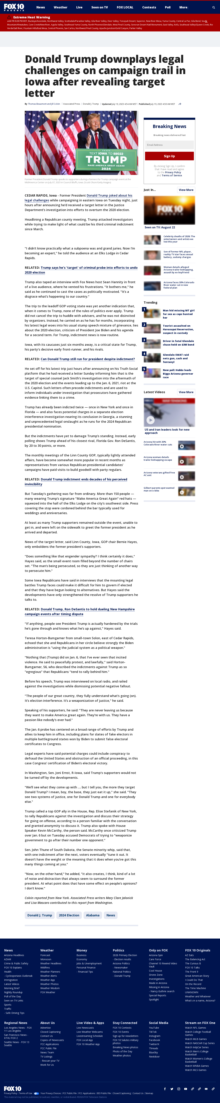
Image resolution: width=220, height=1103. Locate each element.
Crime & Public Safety (16, 963)
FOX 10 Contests (122, 1027)
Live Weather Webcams (89, 1031)
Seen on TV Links (13, 1000)
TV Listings (46, 1056)
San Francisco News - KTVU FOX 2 (16, 1036)
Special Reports (157, 995)
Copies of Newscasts (52, 1040)
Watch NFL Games (195, 1027)
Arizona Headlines (14, 955)
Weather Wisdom (50, 988)
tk (192, 1089)
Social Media (158, 1023)
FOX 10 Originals (197, 950)
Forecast (45, 955)
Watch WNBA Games (197, 1065)
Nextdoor (154, 1056)
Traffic (7, 1008)
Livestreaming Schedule (89, 1036)
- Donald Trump (121, 975)
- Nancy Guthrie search (161, 991)
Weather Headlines (50, 963)
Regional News (15, 1023)
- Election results (122, 959)
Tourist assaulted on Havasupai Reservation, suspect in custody (178, 329)
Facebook (154, 1040)
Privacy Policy (173, 172)
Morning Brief (11, 988)
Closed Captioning (50, 1031)
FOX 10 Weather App (88, 1044)
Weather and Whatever (198, 996)
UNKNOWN (191, 992)
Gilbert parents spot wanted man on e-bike (159, 489)
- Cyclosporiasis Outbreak (18, 975)
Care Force (155, 959)
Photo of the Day (122, 1051)
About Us (47, 1023)
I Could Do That (194, 980)
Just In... (150, 190)
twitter (172, 1089)
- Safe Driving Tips (14, 1013)
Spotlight (154, 999)
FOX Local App (84, 1040)
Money (81, 950)
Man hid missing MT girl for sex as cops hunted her (179, 314)
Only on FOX (158, 950)
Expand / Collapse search (214, 7)
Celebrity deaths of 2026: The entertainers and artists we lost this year (179, 239)
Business (81, 955)
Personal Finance (86, 967)
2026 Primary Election (125, 955)
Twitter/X (154, 1044)
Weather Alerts (48, 975)
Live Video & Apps (90, 1023)
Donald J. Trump (91, 103)
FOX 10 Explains (13, 967)
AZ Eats (189, 955)
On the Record (193, 984)
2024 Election (69, 915)
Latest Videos (154, 392)
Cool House (155, 970)
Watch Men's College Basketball (196, 1053)
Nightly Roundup (13, 992)
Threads (153, 1048)
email (206, 1089)
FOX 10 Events (121, 1031)
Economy (81, 959)
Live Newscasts (85, 1027)
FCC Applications (49, 1044)
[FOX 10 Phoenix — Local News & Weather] (15, 7)
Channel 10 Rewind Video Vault (163, 965)
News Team (47, 1052)
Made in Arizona (158, 983)
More (183, 7)
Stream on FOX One (200, 1023)
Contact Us (46, 1036)
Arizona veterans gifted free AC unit (159, 474)
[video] (169, 412)
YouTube (154, 1027)
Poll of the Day (12, 996)
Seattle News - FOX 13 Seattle (16, 1043)
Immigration (11, 980)
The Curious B (193, 963)
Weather (47, 950)
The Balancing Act (195, 959)
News (110, 915)
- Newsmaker (120, 967)
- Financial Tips (84, 971)
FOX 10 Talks (192, 967)
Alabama (93, 915)
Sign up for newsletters (125, 1036)
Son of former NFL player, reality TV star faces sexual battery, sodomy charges (178, 254)
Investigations (156, 978)
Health (7, 971)
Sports (7, 1004)
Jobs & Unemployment (89, 963)
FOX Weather (47, 992)
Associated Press (71, 103)
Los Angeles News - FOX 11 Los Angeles (18, 1029)
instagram (179, 1089)
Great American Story (197, 975)
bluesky (199, 1089)
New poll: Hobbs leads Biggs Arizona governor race (178, 373)
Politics (118, 950)
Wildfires (45, 967)
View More (186, 190)
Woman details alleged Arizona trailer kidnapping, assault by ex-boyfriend (179, 269)
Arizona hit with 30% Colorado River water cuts (158, 443)
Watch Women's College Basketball (198, 1060)
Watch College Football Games (198, 1033)
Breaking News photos (125, 1047)
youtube (185, 1089)
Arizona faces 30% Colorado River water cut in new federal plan (179, 285)
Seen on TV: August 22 (160, 227)
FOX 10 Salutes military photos (125, 1041)
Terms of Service (172, 175)
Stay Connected (125, 1023)
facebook (165, 1089)
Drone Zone (156, 974)
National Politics (122, 971)
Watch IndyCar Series (197, 1047)
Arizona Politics (121, 963)
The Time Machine (195, 988)
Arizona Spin (156, 955)
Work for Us (47, 1064)
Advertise (45, 1027)
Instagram (154, 1036)
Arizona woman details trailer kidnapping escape (158, 458)
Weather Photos (49, 984)
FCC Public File (48, 1048)
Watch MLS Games (195, 1070)
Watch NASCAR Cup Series (200, 1043)
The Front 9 (191, 971)
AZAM (7, 959)
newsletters (213, 1089)
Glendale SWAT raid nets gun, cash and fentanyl (176, 358)
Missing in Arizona (159, 987)
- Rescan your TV (49, 1060)
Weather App (47, 980)
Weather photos (122, 1055)
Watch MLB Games (196, 1039)
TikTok (153, 1031)
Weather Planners (50, 971)
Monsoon (45, 959)
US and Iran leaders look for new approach (167, 431)
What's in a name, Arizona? (200, 1000)
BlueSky (153, 1052)
